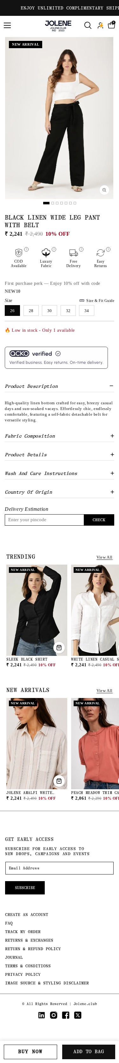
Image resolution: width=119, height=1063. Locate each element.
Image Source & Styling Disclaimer (47, 983)
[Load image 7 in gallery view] (75, 203)
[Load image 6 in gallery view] (70, 203)
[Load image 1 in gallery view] (46, 203)
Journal (14, 957)
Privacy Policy (23, 974)
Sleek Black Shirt (26, 659)
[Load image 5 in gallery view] (66, 203)
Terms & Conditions (28, 966)
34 (86, 310)
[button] (111, 25)
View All (104, 557)
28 (31, 310)
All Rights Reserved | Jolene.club (62, 1004)
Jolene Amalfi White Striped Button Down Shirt (36, 795)
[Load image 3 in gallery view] (57, 203)
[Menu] (7, 25)
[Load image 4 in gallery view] (62, 203)
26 (12, 310)
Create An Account (26, 914)
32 (68, 310)
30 (49, 310)
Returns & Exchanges (29, 940)
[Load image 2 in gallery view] (53, 203)
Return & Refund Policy (33, 948)
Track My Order (23, 931)
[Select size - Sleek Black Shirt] (59, 647)
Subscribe (25, 888)
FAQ (9, 923)
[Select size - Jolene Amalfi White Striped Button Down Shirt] (59, 781)
